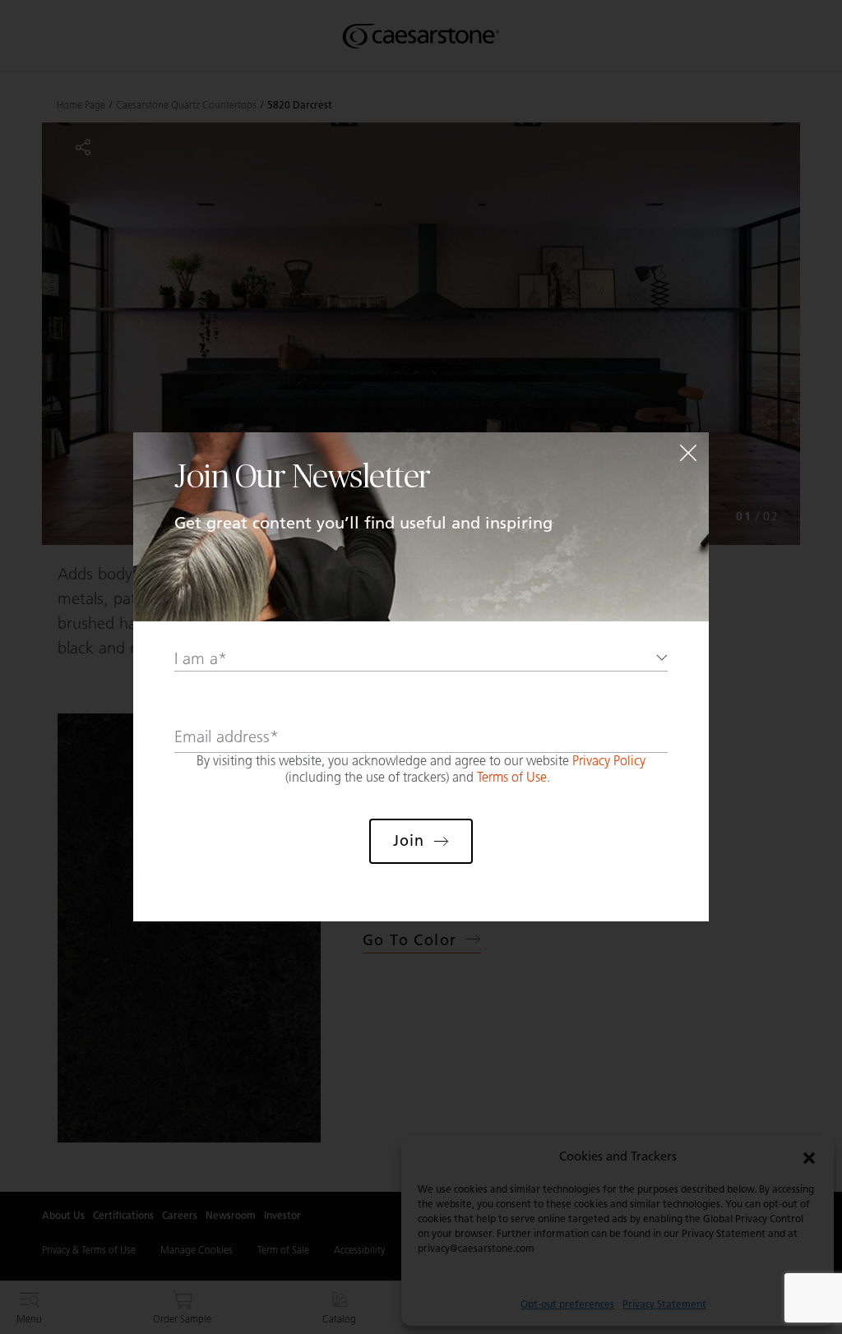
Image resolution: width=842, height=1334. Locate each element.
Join (408, 841)
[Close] (688, 452)
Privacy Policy (608, 761)
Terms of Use (512, 777)
